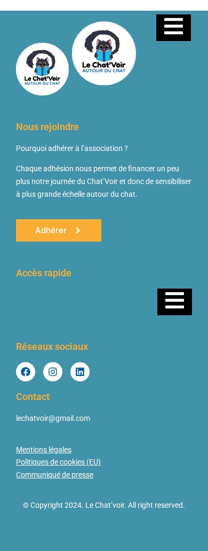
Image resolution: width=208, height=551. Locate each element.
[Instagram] (52, 371)
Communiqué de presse (54, 474)
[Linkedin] (80, 371)
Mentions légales (43, 449)
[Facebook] (25, 371)
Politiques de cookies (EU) (58, 462)
